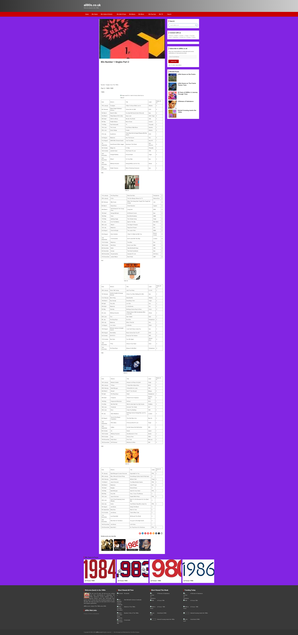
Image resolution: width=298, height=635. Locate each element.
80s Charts (95, 14)
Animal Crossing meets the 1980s (187, 111)
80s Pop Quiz (152, 14)
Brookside (126, 593)
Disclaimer (96, 613)
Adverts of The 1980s (129, 606)
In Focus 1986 (188, 581)
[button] (140, 533)
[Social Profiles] (204, 632)
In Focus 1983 (123, 581)
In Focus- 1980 (156, 581)
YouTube (192, 35)
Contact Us (182, 37)
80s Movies (132, 14)
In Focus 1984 (90, 581)
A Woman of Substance (186, 101)
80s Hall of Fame (121, 14)
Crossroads (127, 620)
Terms (193, 37)
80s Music (141, 14)
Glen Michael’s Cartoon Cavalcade (132, 599)
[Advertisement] (132, 74)
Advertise (175, 37)
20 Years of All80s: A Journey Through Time (188, 93)
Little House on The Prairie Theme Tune (187, 84)
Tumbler (181, 35)
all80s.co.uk (92, 5)
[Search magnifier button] (196, 25)
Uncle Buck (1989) (161, 613)
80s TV (161, 14)
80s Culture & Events (106, 14)
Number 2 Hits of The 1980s (131, 613)
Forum (170, 37)
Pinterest (170, 35)
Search (169, 14)
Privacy (189, 37)
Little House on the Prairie (186, 74)
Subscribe (173, 61)
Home (87, 14)
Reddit (176, 35)
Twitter (187, 35)
